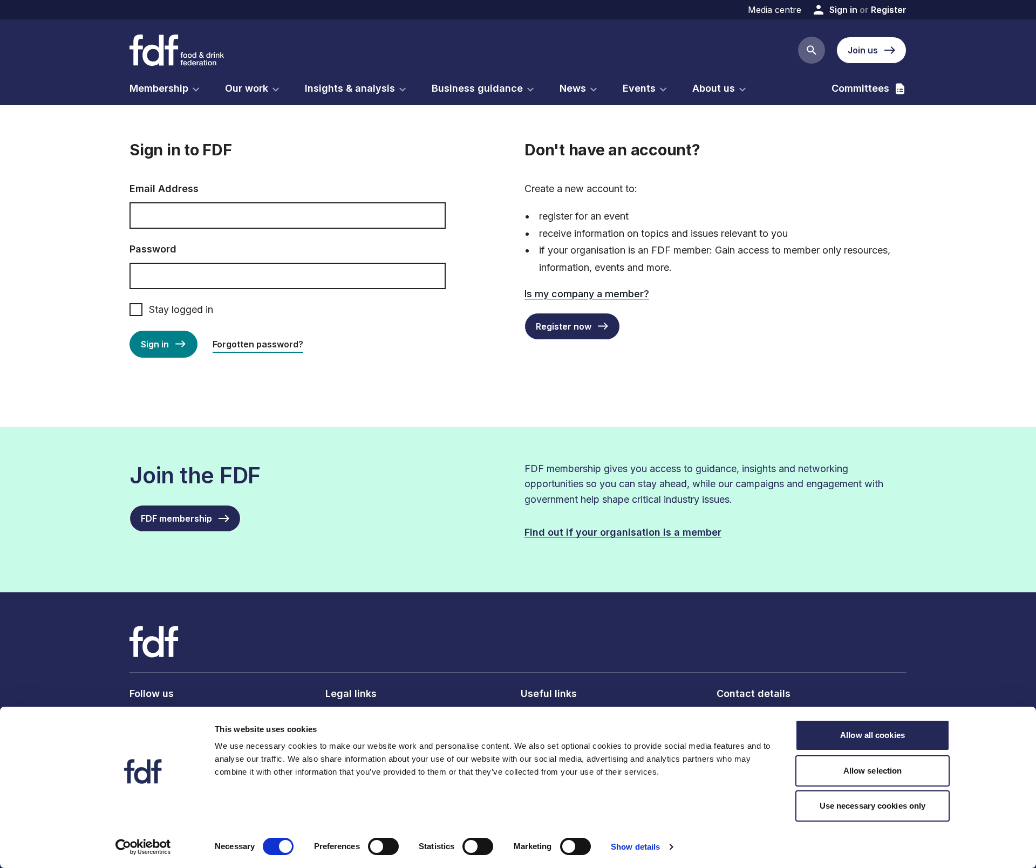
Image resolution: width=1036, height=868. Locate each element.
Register (888, 9)
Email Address (164, 188)
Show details (635, 846)
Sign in (843, 9)
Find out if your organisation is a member (622, 532)
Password (153, 249)
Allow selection (872, 770)
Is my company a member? (586, 293)
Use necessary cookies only (873, 805)
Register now (563, 326)
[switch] (383, 846)
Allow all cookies (872, 735)
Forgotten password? (258, 344)
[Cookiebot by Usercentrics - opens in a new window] (143, 847)
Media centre (774, 9)
